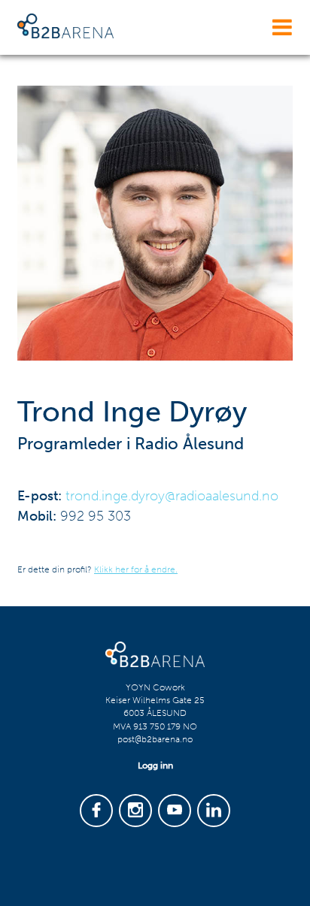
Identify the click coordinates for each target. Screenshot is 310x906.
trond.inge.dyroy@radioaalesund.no (171, 496)
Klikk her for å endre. (136, 569)
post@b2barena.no (155, 739)
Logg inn (155, 765)
